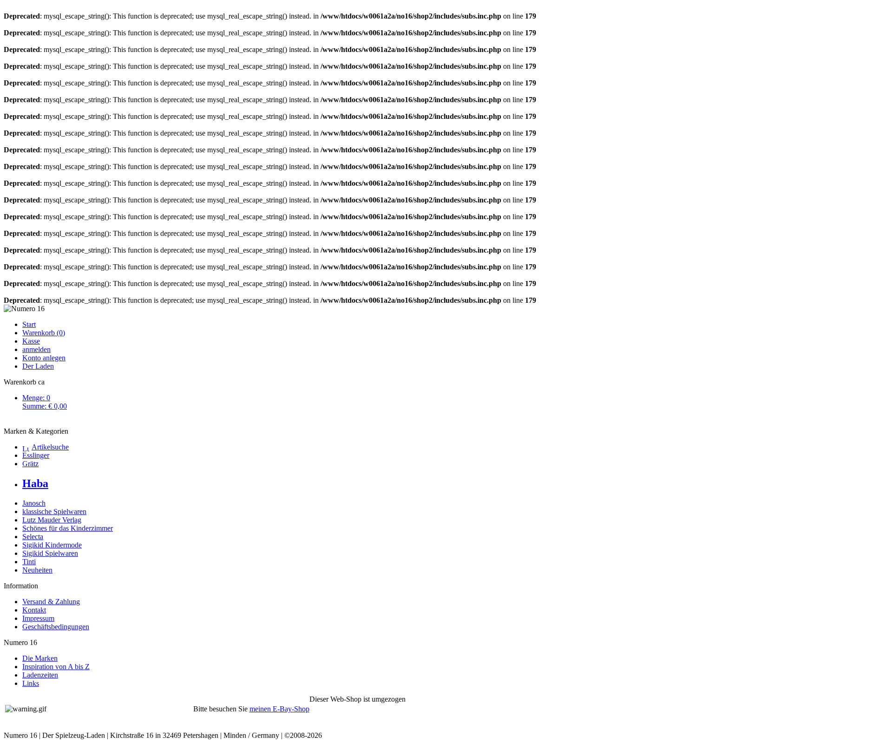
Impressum (38, 618)
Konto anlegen (44, 358)
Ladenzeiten (40, 675)
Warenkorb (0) (43, 333)
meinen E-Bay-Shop (279, 709)
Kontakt (34, 610)
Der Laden (38, 366)
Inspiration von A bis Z (56, 667)
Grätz (30, 464)
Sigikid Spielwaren (50, 553)
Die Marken (40, 658)
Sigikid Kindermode (52, 545)
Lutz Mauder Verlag (51, 520)
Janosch (34, 503)
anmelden (36, 349)
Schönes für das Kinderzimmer (67, 528)
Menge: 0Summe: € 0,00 (44, 402)
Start (29, 324)
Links (30, 683)
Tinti (29, 562)
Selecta (32, 537)
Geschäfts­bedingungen (55, 627)
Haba (35, 483)
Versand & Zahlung (51, 602)
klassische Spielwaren (54, 511)
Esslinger (35, 455)
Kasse (31, 341)
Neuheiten (37, 570)
